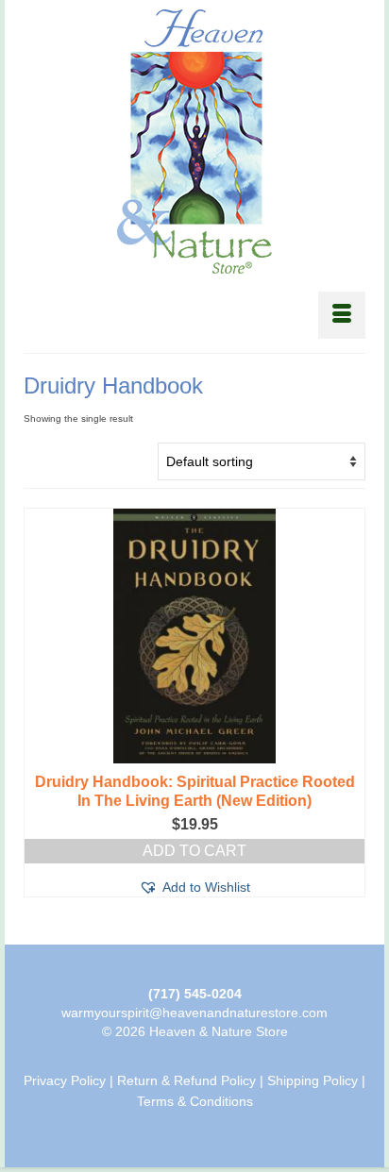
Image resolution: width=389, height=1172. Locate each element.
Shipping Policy (312, 1080)
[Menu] (341, 315)
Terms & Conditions (195, 1101)
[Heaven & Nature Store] (194, 141)
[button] (194, 887)
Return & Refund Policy (186, 1080)
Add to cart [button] (194, 851)
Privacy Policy (65, 1080)
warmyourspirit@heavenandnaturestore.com (194, 1012)
